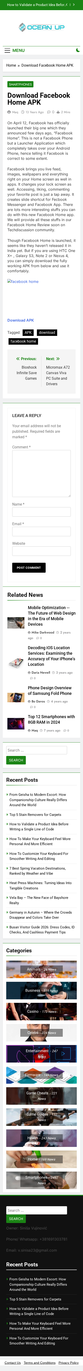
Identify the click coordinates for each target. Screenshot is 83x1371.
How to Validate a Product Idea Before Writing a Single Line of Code (36, 5)
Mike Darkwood (43, 632)
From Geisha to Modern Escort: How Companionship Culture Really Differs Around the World (38, 800)
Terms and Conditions (40, 1363)
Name (18, 504)
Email (18, 524)
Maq (15, 112)
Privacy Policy (69, 1363)
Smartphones (20, 84)
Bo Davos (38, 701)
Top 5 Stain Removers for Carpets (35, 815)
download (47, 332)
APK (28, 332)
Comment (21, 447)
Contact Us (13, 1363)
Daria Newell (41, 672)
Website (18, 543)
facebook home (23, 341)
